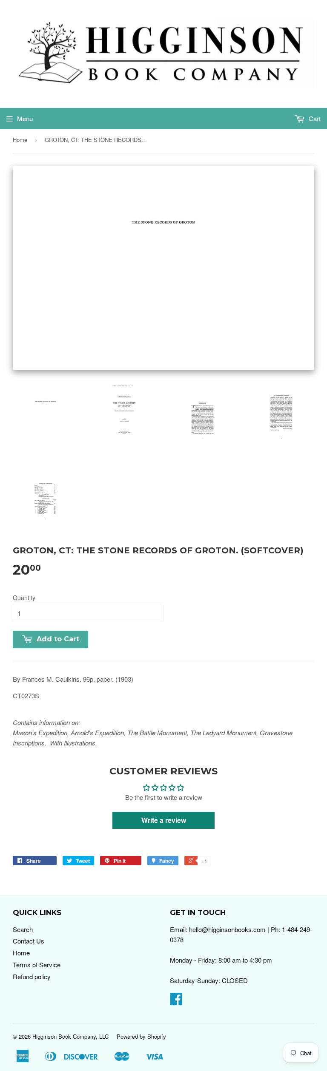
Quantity (24, 597)
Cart (314, 118)
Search (23, 929)
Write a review (163, 820)
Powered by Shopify (141, 1036)
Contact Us (28, 940)
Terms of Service (36, 964)
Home (20, 140)
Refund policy (32, 976)
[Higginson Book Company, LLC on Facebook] (176, 1001)
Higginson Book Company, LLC (70, 1036)
